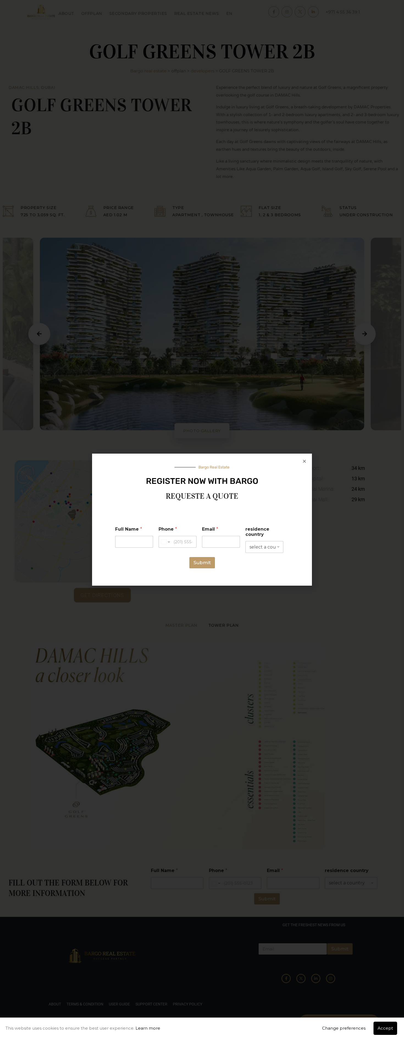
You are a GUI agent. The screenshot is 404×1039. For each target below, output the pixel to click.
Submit (202, 562)
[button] (304, 461)
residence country (257, 532)
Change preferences (344, 1028)
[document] (202, 519)
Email (210, 529)
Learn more (147, 1028)
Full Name (128, 529)
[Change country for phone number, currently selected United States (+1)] (165, 542)
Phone (168, 529)
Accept (385, 1028)
